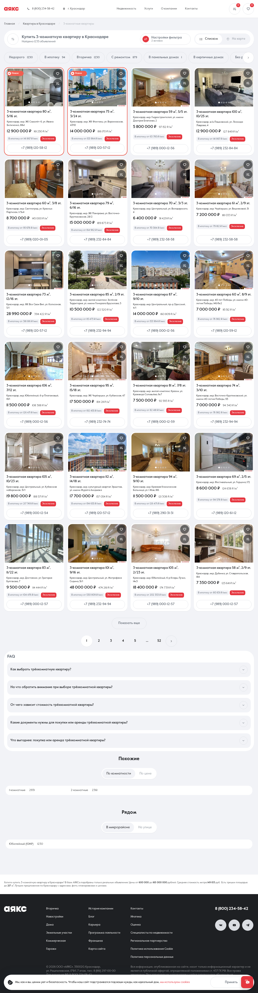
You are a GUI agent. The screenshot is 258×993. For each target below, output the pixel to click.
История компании (100, 908)
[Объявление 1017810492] (224, 543)
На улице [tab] (145, 827)
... (147, 641)
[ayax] (15, 909)
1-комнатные (22, 790)
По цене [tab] (145, 773)
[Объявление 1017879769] (161, 543)
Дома (50, 924)
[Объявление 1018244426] (34, 87)
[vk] (220, 925)
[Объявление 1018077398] (224, 270)
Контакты (137, 908)
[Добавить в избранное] (57, 73)
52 (159, 641)
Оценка (136, 924)
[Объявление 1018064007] (161, 361)
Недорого (21, 57)
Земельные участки (59, 932)
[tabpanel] (129, 790)
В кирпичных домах (209, 57)
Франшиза (95, 940)
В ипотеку (55, 57)
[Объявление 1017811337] (34, 361)
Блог (91, 916)
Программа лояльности (104, 932)
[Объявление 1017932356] (161, 452)
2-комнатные (84, 790)
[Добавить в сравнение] (57, 83)
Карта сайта (96, 948)
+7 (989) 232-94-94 (97, 331)
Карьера (94, 924)
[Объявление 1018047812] (97, 361)
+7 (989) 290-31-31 (160, 513)
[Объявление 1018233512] (161, 87)
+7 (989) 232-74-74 (97, 422)
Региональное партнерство (149, 940)
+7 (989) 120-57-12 (97, 148)
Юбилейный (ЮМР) (26, 844)
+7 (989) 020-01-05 (34, 239)
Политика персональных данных (152, 957)
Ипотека (136, 916)
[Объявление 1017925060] (224, 452)
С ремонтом (124, 57)
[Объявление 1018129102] (97, 270)
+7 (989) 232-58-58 (160, 239)
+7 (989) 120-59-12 (224, 331)
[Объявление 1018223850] (34, 179)
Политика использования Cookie (152, 948)
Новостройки (54, 916)
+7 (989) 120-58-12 (34, 148)
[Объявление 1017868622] (97, 543)
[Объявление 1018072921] (224, 361)
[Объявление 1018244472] (224, 87)
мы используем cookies (175, 982)
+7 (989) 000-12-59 (161, 422)
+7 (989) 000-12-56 (161, 148)
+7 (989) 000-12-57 (34, 604)
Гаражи (51, 948)
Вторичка (88, 57)
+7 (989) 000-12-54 (34, 513)
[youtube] (234, 925)
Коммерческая (56, 940)
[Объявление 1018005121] (34, 452)
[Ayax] (11, 9)
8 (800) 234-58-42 (231, 909)
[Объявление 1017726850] (34, 270)
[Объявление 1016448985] (97, 179)
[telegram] (247, 925)
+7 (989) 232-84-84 (224, 148)
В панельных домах (165, 57)
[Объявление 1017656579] (34, 543)
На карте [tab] (238, 38)
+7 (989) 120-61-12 (223, 513)
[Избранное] (248, 9)
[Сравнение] (234, 9)
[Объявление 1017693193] (161, 179)
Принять (231, 982)
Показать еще (129, 623)
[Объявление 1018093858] (161, 270)
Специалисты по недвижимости (152, 932)
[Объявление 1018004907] (97, 452)
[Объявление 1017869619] (224, 179)
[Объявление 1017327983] (97, 87)
